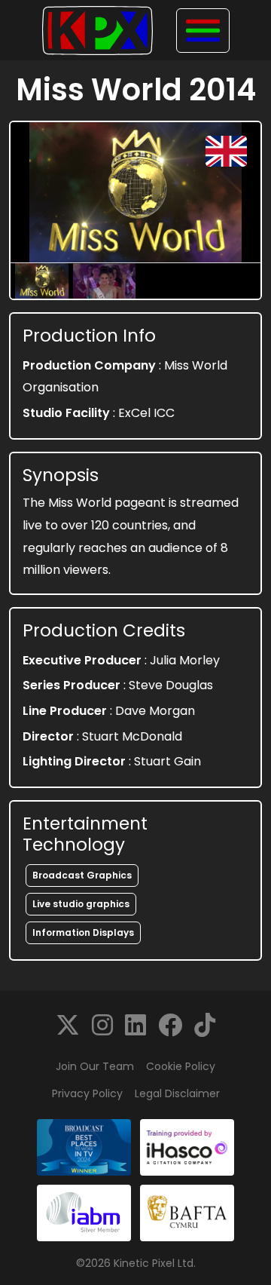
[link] (68, 1025)
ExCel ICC (146, 413)
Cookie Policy (180, 1066)
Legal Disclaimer (177, 1093)
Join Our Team (95, 1066)
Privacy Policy (87, 1093)
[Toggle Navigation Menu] (203, 30)
